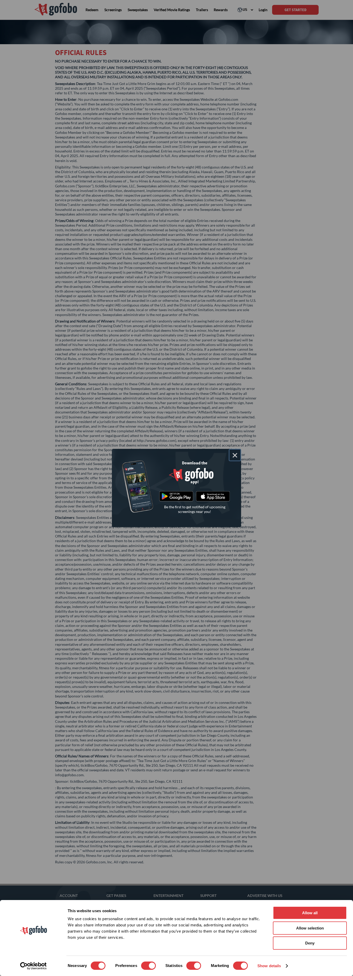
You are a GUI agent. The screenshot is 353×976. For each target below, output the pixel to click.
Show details (269, 966)
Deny (309, 943)
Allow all (310, 913)
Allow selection (310, 928)
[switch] (148, 966)
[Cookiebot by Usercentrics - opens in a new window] (33, 966)
